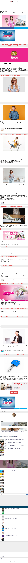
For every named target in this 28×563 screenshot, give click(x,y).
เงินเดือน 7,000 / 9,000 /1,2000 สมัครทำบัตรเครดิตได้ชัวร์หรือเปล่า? (11, 525)
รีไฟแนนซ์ (1, 11)
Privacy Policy (2, 556)
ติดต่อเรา (1, 558)
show (4, 41)
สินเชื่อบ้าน (6, 11)
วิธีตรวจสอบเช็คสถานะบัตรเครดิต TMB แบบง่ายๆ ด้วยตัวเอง (11, 518)
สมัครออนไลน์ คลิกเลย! (14, 392)
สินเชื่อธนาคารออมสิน (6, 436)
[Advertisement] (14, 501)
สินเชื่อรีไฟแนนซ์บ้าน (15, 436)
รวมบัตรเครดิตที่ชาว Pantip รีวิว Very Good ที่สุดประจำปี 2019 (11, 535)
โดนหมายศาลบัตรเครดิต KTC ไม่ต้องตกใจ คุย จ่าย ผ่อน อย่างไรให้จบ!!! (12, 508)
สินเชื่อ (3, 11)
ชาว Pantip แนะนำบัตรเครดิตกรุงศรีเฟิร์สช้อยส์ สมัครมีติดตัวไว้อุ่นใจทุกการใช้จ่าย (13, 528)
